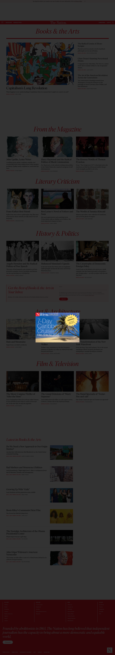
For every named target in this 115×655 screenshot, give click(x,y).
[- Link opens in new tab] (57, 327)
